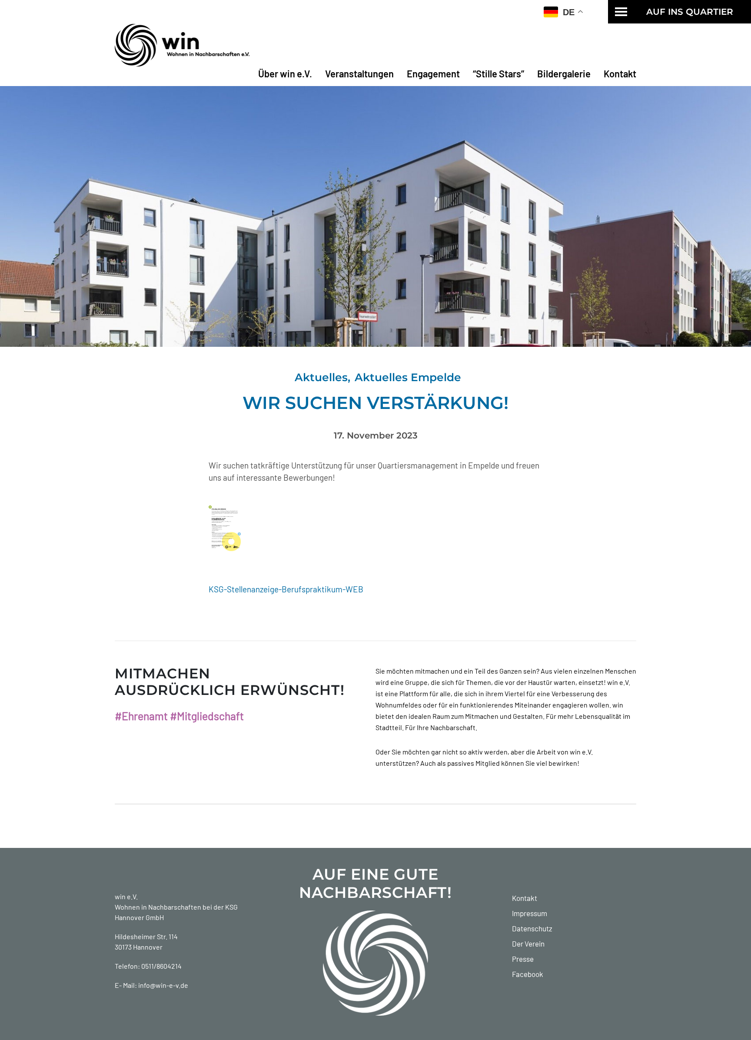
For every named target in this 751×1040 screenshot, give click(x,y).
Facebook (527, 974)
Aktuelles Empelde (408, 377)
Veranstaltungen (359, 73)
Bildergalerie (564, 73)
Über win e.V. (285, 73)
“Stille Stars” (498, 73)
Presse (523, 958)
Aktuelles (321, 377)
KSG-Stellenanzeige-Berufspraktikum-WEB (286, 589)
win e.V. (126, 896)
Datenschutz (532, 928)
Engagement (433, 73)
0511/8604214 (161, 966)
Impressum (529, 913)
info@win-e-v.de (163, 985)
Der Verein (528, 943)
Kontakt (620, 73)
